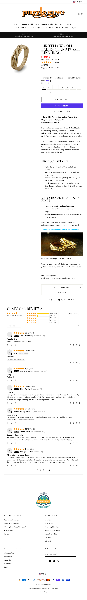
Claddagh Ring (9, 553)
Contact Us (7, 534)
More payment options (62, 111)
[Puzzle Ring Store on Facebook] (46, 561)
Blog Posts (48, 537)
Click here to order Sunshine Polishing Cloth (58, 278)
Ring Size (46, 83)
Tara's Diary (8, 563)
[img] (19, 333)
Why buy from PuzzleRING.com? (15, 527)
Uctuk (6, 567)
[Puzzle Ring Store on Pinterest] (58, 561)
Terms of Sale (49, 523)
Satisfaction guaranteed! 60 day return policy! (60, 229)
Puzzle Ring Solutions (51, 534)
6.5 (73, 87)
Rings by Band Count (66, 28)
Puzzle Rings (27, 24)
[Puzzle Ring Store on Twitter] (54, 561)
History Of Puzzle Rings (52, 530)
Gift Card (48, 541)
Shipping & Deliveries (11, 523)
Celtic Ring (7, 560)
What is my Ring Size (52, 527)
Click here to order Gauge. (71, 267)
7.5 (44, 93)
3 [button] (43, 470)
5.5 (61, 87)
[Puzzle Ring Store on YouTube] (50, 561)
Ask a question (62, 287)
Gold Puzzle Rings (63, 24)
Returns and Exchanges (11, 520)
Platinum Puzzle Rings (21, 28)
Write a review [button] (73, 314)
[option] (24, 35)
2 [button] (40, 470)
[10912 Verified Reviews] (43, 508)
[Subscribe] (75, 554)
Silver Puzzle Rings (44, 24)
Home (16, 24)
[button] (46, 62)
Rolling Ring (8, 556)
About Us (48, 520)
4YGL (69, 258)
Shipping (44, 68)
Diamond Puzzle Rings (44, 28)
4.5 (49, 87)
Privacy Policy (8, 530)
